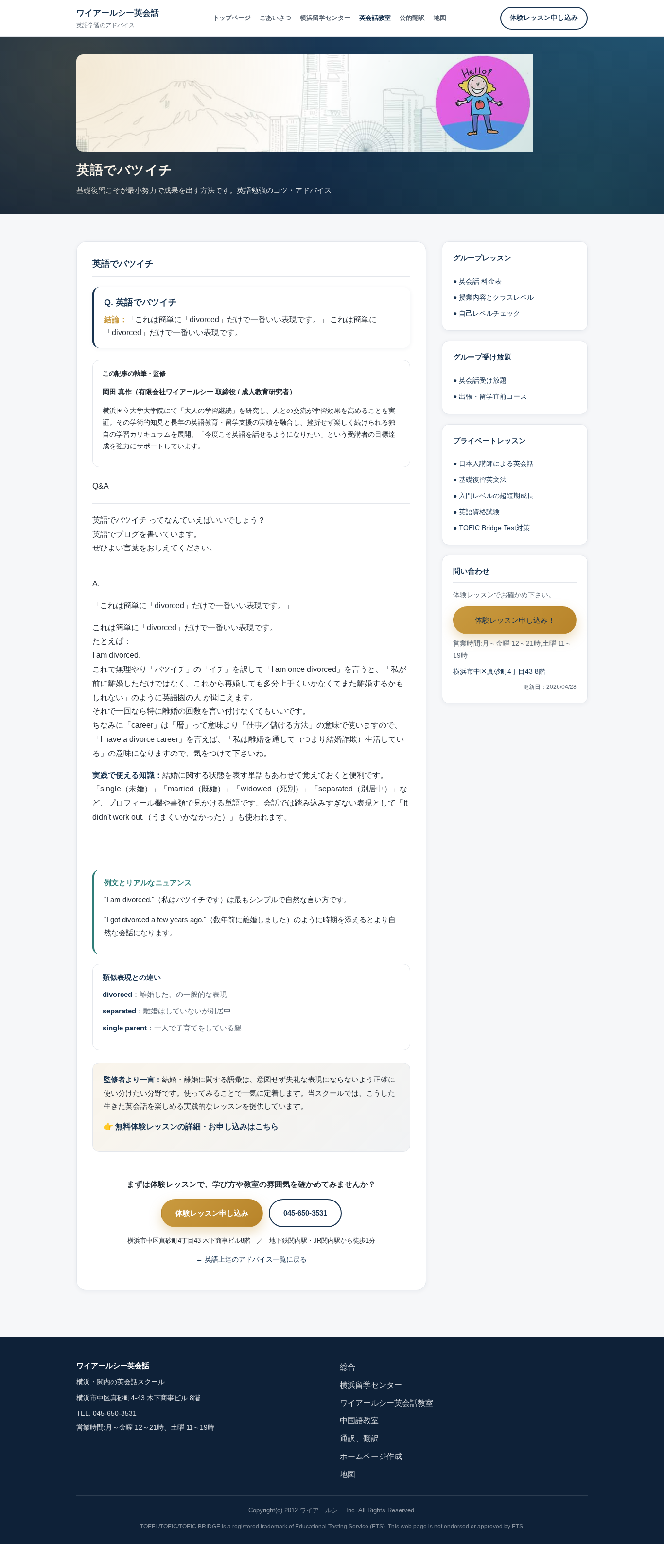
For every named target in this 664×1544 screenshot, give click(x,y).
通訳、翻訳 (359, 1438)
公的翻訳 (412, 17)
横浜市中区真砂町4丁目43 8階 (499, 671)
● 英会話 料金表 (477, 281)
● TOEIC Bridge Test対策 (491, 528)
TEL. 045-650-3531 (106, 1413)
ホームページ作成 (371, 1456)
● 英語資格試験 (476, 511)
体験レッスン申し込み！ (515, 620)
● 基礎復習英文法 (480, 479)
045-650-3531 (305, 1213)
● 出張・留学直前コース (490, 396)
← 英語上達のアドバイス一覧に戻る (251, 1259)
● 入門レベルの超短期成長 (493, 495)
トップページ (232, 17)
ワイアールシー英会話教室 (386, 1403)
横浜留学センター (325, 17)
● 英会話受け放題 (480, 380)
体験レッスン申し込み (544, 17)
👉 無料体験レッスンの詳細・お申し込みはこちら (191, 1126)
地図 (440, 17)
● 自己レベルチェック (486, 313)
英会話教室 (375, 17)
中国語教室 (359, 1420)
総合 (347, 1367)
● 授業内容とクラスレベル (493, 297)
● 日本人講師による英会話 (493, 463)
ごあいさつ (275, 17)
